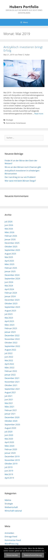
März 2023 (9, 324)
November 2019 (12, 460)
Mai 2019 (9, 474)
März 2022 (9, 367)
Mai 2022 (9, 360)
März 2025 (9, 264)
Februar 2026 (11, 235)
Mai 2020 (9, 438)
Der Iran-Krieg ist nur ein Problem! (20, 177)
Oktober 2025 (11, 246)
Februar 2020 (11, 449)
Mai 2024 (9, 285)
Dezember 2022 (12, 335)
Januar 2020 (10, 453)
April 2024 (9, 289)
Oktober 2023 (11, 303)
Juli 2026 (8, 221)
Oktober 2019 (11, 463)
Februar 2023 (11, 328)
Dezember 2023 (12, 299)
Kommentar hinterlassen (16, 123)
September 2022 (12, 346)
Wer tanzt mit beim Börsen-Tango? (20, 180)
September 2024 (12, 278)
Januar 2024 (10, 296)
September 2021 (12, 389)
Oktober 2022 (11, 342)
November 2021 (12, 381)
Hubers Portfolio (24, 6)
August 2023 (10, 310)
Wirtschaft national (13, 510)
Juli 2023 (8, 314)
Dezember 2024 (12, 275)
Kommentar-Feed (13, 540)
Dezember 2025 (12, 243)
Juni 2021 (9, 399)
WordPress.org (11, 543)
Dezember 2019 (12, 456)
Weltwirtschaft (11, 507)
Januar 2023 (10, 332)
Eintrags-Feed (11, 536)
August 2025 (10, 253)
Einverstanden (12, 555)
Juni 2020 (9, 435)
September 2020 (12, 424)
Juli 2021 (8, 396)
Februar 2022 (11, 371)
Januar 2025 (10, 271)
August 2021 (10, 392)
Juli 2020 (8, 431)
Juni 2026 (9, 225)
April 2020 (9, 442)
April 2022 (9, 364)
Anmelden (9, 533)
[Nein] (45, 552)
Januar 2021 (10, 413)
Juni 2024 (9, 282)
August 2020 (10, 428)
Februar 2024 (11, 292)
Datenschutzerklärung (33, 555)
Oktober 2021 (11, 385)
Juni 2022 (9, 356)
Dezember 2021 (12, 378)
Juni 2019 (9, 470)
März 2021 (9, 406)
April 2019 (9, 477)
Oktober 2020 (11, 421)
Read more (38, 113)
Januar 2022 (10, 374)
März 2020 (9, 445)
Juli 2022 (8, 353)
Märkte (8, 500)
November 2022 (12, 339)
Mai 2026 (9, 228)
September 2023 (12, 307)
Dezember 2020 (12, 417)
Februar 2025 (11, 268)
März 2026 (9, 232)
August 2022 (10, 349)
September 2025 (12, 250)
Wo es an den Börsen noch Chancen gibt (23, 167)
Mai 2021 (9, 403)
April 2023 (9, 321)
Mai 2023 (9, 317)
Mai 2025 (9, 257)
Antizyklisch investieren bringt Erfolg (23, 48)
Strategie (9, 120)
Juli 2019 (8, 467)
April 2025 (9, 260)
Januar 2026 (10, 239)
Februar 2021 (11, 410)
